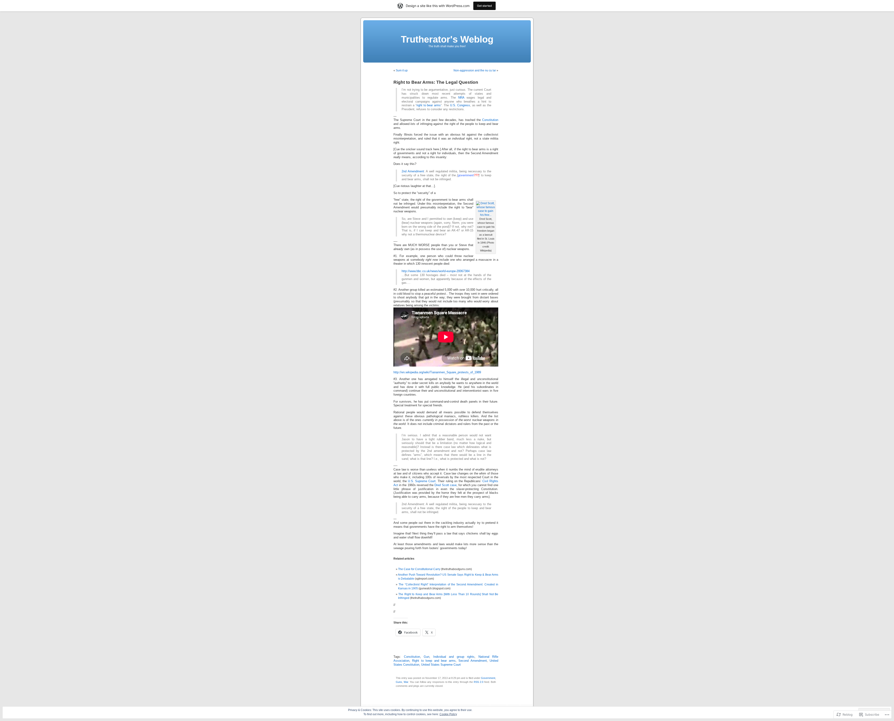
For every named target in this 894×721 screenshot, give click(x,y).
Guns (399, 682)
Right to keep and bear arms (433, 660)
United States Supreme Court (441, 664)
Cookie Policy (448, 714)
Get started (484, 5)
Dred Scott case (445, 485)
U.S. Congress (460, 105)
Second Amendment (472, 660)
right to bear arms (429, 105)
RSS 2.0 (478, 682)
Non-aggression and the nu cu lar (475, 70)
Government (488, 678)
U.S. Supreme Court (422, 481)
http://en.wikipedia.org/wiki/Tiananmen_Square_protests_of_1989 (437, 372)
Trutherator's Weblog (447, 39)
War (406, 682)
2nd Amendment (413, 171)
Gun (426, 656)
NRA (461, 97)
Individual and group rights (454, 656)
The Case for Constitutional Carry (419, 569)
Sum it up (402, 70)
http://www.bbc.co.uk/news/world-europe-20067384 (436, 271)
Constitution (490, 120)
